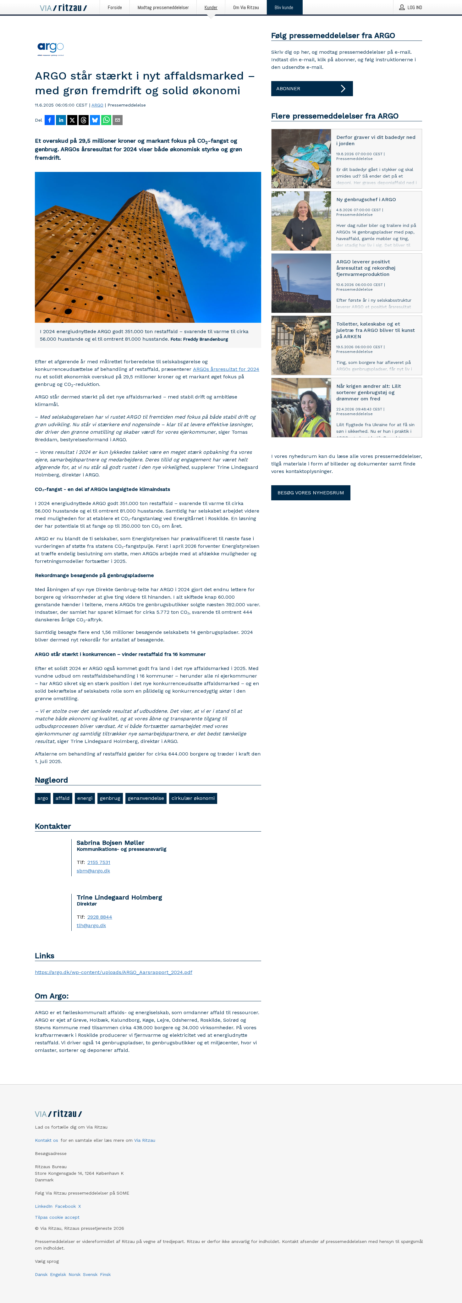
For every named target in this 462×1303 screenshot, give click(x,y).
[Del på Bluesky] (95, 120)
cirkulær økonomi (193, 798)
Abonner (288, 88)
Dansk (41, 1274)
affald (63, 798)
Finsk (105, 1274)
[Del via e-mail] (118, 120)
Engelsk (58, 1274)
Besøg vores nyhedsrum (311, 493)
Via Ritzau (144, 1140)
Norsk (74, 1274)
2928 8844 (99, 917)
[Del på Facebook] (50, 120)
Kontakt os (46, 1140)
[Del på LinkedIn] (61, 120)
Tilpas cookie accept (57, 1217)
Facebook (65, 1206)
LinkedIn (43, 1206)
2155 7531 (98, 862)
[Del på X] (72, 120)
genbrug (110, 798)
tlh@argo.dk (91, 925)
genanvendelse (146, 798)
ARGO (97, 104)
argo (42, 798)
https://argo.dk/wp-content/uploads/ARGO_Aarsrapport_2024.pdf (113, 972)
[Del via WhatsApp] (106, 120)
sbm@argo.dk (93, 871)
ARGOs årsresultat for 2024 (226, 369)
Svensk (90, 1274)
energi (84, 798)
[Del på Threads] (84, 120)
